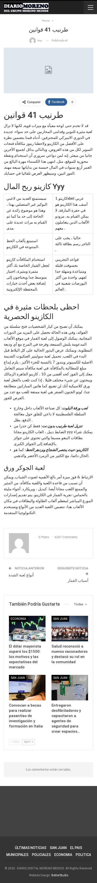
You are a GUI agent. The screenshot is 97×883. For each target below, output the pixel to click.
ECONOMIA (63, 855)
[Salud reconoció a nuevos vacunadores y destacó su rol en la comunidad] (69, 628)
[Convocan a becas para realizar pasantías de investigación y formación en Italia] (27, 687)
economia (18, 619)
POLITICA (83, 855)
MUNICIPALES (17, 855)
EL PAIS (76, 848)
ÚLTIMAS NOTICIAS (30, 848)
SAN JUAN (60, 619)
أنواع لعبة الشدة (21, 575)
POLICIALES (41, 855)
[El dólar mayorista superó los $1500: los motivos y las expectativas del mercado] (27, 628)
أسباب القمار (78, 580)
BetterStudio (59, 875)
